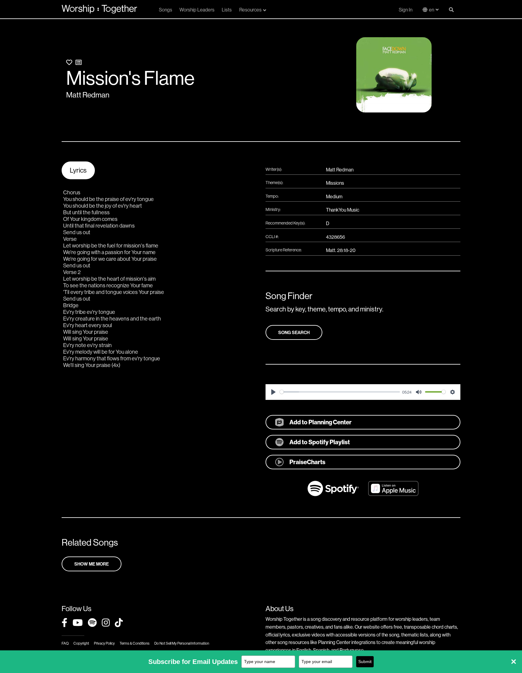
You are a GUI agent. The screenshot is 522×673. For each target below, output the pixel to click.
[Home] (99, 9)
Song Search (294, 332)
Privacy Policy (104, 643)
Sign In (405, 10)
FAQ (65, 643)
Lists (227, 10)
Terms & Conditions (135, 643)
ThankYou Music (342, 210)
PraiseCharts (307, 462)
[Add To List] (79, 62)
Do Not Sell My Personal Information (181, 643)
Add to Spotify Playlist (319, 442)
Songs (165, 10)
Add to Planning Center (320, 422)
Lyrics (78, 170)
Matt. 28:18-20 (341, 250)
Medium (334, 196)
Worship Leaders (196, 10)
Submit (365, 661)
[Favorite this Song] (69, 62)
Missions (335, 183)
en (431, 10)
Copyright (81, 643)
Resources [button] (250, 10)
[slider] (340, 392)
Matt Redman (87, 95)
